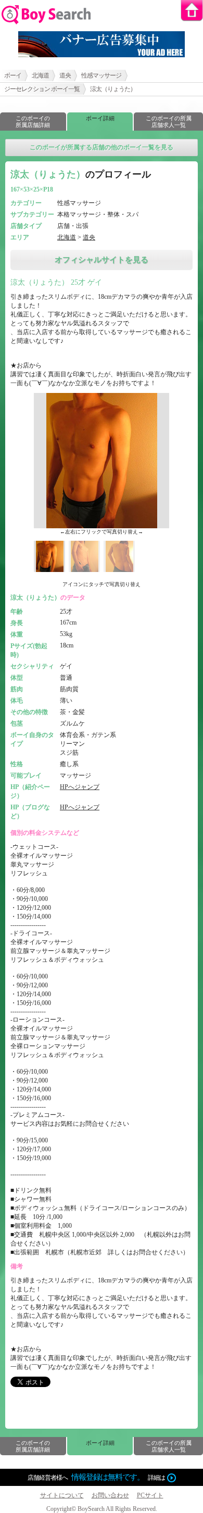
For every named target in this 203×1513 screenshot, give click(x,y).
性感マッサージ (101, 75)
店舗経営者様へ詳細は (96, 1477)
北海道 (40, 75)
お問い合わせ (110, 1495)
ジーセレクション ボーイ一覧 (42, 89)
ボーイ (12, 75)
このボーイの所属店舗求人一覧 (169, 121)
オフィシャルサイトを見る (101, 260)
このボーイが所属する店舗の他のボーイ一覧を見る (101, 147)
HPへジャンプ (79, 787)
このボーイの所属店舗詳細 (33, 121)
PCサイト (150, 1495)
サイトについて (62, 1495)
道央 (65, 75)
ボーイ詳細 (100, 118)
